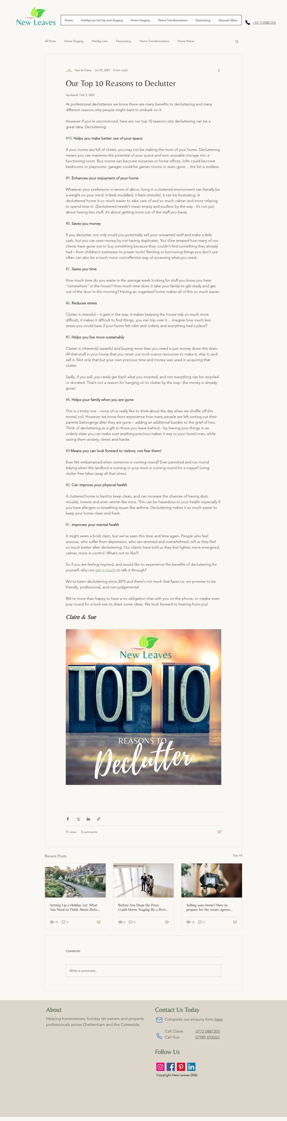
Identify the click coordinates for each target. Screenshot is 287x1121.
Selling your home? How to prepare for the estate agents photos (208, 907)
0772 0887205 (207, 1031)
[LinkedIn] (191, 1067)
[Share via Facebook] (68, 819)
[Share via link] (99, 819)
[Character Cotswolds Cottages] (75, 880)
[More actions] (218, 70)
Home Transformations (154, 41)
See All (237, 855)
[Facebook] (171, 1067)
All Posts (50, 41)
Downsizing (123, 41)
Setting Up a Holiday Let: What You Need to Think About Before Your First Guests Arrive (75, 907)
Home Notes (186, 41)
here (219, 1019)
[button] (228, 20)
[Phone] (247, 22)
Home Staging (73, 41)
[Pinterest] (181, 1067)
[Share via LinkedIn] (88, 819)
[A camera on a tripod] (211, 880)
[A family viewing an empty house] (143, 880)
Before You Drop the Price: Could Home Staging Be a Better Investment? (143, 907)
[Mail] (159, 1020)
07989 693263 (207, 1037)
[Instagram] (160, 1067)
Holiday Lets (100, 41)
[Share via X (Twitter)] (78, 819)
